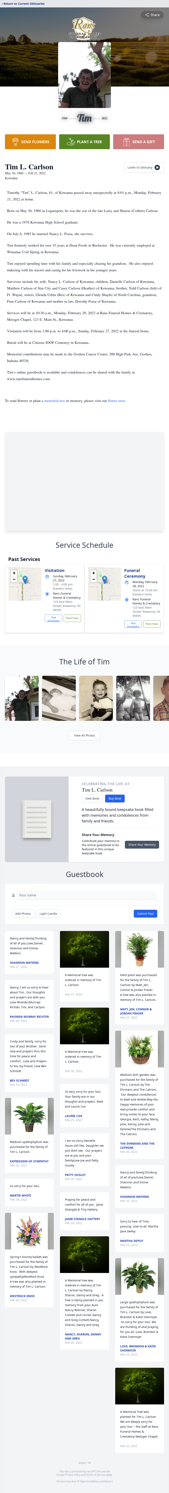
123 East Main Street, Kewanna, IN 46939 (67, 606)
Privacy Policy (73, 1475)
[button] (25, 580)
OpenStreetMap (89, 1481)
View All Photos (84, 735)
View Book (92, 798)
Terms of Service (95, 1475)
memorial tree (54, 400)
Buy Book (115, 798)
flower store (116, 400)
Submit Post (145, 914)
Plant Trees (72, 618)
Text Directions (53, 619)
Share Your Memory (142, 845)
